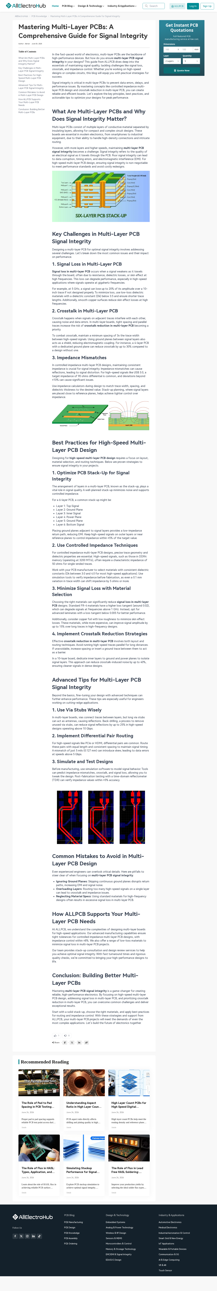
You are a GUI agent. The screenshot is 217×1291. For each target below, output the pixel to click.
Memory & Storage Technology (121, 1249)
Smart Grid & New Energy (171, 1238)
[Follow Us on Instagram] (27, 1236)
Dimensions (169, 44)
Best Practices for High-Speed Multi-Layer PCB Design (30, 78)
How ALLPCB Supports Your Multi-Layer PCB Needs (29, 102)
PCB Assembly (71, 1238)
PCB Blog (67, 6)
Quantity (187, 55)
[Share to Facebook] (64, 1043)
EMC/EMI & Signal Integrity (119, 1254)
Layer (166, 55)
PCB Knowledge (72, 1233)
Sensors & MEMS (114, 1238)
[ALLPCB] (26, 5)
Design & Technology (90, 6)
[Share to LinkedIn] (79, 1043)
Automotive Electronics (170, 1222)
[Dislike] (66, 1035)
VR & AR (162, 1265)
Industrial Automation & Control (174, 1233)
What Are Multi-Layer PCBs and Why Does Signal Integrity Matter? (31, 61)
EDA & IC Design (113, 1260)
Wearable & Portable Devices (172, 1249)
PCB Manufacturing (73, 1222)
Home (55, 6)
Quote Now (183, 70)
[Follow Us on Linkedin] (33, 1236)
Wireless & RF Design (116, 1233)
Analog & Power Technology (119, 1227)
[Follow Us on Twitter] (21, 1236)
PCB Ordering (70, 1243)
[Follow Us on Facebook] (15, 1236)
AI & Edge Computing (169, 1260)
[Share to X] (72, 1043)
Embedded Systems (115, 1222)
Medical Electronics (168, 1227)
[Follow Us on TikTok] (39, 1236)
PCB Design (69, 1227)
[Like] (56, 1035)
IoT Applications (166, 1243)
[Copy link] (86, 1043)
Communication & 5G (169, 1254)
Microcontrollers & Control (119, 1243)
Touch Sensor (165, 1270)
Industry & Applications (121, 6)
